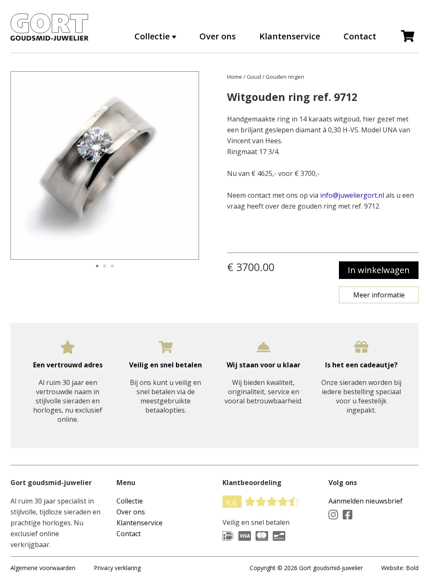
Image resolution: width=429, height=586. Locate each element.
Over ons (217, 36)
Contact (360, 36)
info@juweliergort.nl (352, 195)
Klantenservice (289, 36)
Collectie (129, 501)
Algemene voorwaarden (42, 568)
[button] (18, 165)
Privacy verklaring (117, 568)
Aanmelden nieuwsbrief (365, 501)
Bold (412, 568)
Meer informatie (379, 294)
